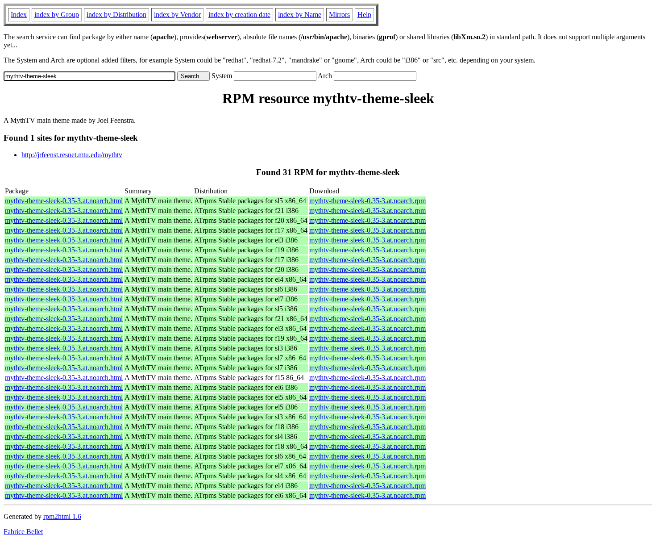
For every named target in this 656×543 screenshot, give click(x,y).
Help (364, 14)
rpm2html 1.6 (62, 516)
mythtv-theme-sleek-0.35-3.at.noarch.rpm (367, 201)
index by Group (56, 14)
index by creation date (239, 14)
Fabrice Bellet (23, 531)
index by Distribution (116, 14)
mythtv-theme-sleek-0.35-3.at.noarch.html (64, 201)
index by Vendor (177, 14)
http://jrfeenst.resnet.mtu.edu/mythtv (71, 155)
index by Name (299, 14)
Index (19, 14)
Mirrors (339, 14)
